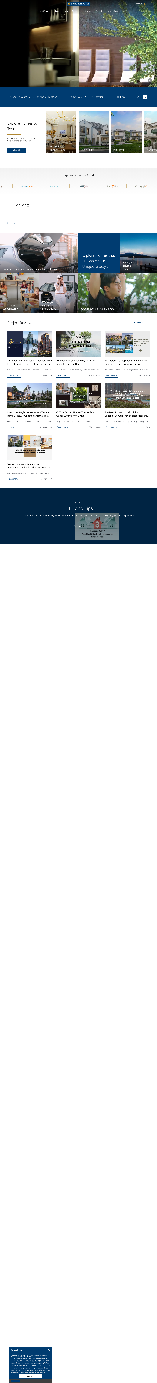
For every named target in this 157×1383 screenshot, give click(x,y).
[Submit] (145, 97)
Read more (138, 322)
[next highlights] (152, 210)
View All (16, 150)
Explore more (69, 268)
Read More (31, 1376)
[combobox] (37, 97)
